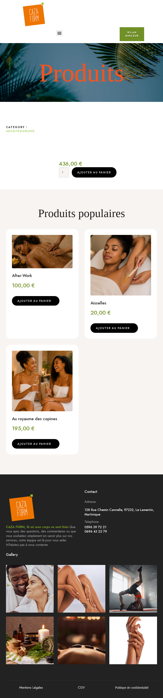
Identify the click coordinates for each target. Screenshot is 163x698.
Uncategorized (20, 131)
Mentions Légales (31, 687)
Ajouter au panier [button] (34, 301)
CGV (81, 687)
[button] (59, 33)
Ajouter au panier (94, 172)
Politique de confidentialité (131, 687)
